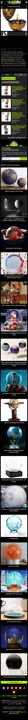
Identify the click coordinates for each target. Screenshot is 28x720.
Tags (20, 74)
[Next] (26, 34)
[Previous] (2, 34)
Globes (17, 165)
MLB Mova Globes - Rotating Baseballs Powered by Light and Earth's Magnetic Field (14, 364)
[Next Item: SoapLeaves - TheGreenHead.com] (26, 6)
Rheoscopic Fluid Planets (14, 248)
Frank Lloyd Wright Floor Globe (14, 422)
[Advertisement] (14, 42)
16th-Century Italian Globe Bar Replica (14, 305)
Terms (14, 160)
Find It (7, 74)
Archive (3, 695)
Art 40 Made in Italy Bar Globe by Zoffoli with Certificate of (19, 127)
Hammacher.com (8, 78)
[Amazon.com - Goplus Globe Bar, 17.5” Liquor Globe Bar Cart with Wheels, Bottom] (6, 90)
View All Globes (14, 682)
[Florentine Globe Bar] (5, 34)
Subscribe (23, 158)
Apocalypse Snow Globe (14, 649)
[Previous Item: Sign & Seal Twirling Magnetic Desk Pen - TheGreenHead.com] (2, 6)
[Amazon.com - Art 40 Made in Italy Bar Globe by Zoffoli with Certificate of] (6, 130)
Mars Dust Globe (14, 566)
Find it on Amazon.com (10, 82)
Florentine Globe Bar (7, 60)
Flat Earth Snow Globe (14, 621)
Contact (9, 695)
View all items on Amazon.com (16, 137)
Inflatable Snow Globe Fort (14, 594)
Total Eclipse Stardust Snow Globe (14, 677)
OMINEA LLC (20, 712)
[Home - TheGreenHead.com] (14, 2)
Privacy (17, 160)
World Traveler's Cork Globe (14, 191)
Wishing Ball (14, 538)
